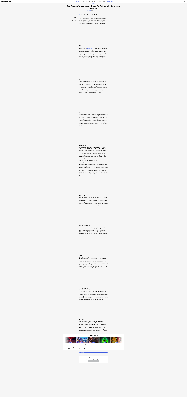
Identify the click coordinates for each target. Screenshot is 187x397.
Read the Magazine (77, 1)
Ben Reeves (89, 10)
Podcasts (104, 1)
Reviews (86, 1)
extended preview (94, 158)
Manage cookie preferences (93, 361)
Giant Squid (89, 48)
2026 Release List (110, 1)
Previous (64, 341)
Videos (100, 1)
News (83, 1)
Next (122, 341)
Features (95, 1)
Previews (91, 1)
